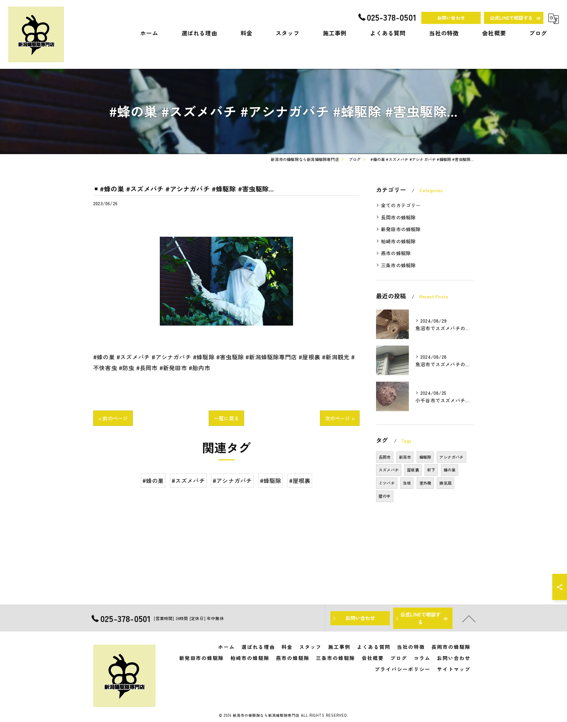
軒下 (431, 469)
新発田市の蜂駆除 (401, 229)
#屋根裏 (300, 480)
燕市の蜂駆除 (396, 253)
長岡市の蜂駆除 (398, 217)
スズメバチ (389, 469)
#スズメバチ (188, 480)
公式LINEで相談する (511, 17)
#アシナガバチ (232, 480)
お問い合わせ (451, 17)
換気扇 (445, 483)
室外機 (425, 483)
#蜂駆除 (271, 480)
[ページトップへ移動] (468, 618)
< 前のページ (113, 418)
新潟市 (405, 457)
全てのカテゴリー (401, 205)
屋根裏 (413, 469)
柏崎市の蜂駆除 (398, 241)
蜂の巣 (450, 469)
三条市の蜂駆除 (398, 265)
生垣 (407, 483)
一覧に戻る (226, 418)
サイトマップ (454, 669)
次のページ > (339, 418)
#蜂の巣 (153, 480)
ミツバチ (387, 483)
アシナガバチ (451, 457)
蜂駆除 (425, 457)
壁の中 (385, 496)
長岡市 (385, 457)
